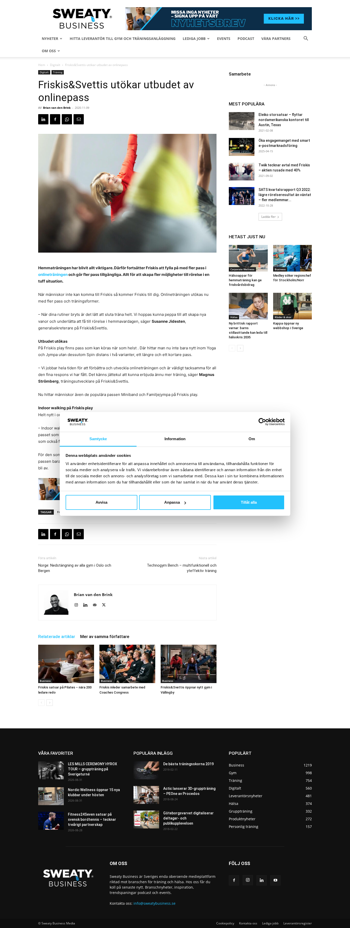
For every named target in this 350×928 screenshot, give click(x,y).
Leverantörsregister (297, 923)
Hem (41, 65)
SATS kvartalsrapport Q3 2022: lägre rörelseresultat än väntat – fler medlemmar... (285, 195)
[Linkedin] (43, 119)
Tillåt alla (249, 502)
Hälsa (234, 317)
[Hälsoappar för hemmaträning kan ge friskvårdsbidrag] (248, 258)
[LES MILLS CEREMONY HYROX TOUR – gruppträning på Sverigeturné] (51, 770)
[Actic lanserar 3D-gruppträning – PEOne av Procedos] (146, 795)
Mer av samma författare (104, 636)
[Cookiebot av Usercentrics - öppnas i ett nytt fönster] (262, 422)
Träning (57, 72)
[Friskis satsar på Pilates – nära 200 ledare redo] (66, 664)
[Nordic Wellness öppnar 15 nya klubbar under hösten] (51, 796)
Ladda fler (268, 216)
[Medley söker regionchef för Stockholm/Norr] (292, 258)
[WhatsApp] (67, 119)
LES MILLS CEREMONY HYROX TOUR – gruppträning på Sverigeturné (92, 769)
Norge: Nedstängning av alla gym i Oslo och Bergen (74, 568)
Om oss (49, 50)
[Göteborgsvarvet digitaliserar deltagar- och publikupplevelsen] (146, 819)
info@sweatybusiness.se (154, 903)
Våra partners (276, 38)
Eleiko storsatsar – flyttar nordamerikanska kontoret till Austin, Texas (284, 120)
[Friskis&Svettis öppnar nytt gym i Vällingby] (189, 664)
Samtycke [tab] (98, 439)
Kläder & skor (283, 317)
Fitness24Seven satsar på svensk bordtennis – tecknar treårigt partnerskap (92, 819)
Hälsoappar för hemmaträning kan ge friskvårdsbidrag (245, 280)
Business (45, 681)
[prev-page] (41, 702)
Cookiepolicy (225, 923)
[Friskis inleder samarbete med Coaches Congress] (127, 664)
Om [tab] (252, 439)
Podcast (246, 38)
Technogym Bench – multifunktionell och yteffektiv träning (182, 568)
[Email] (79, 119)
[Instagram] (78, 605)
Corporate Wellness (242, 269)
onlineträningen (53, 274)
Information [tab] (175, 439)
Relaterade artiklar (56, 636)
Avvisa (101, 502)
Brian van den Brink (57, 108)
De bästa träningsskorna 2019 (188, 764)
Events (223, 38)
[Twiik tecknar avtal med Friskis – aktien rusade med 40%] (241, 171)
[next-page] (49, 702)
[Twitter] (105, 605)
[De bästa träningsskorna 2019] (146, 770)
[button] (306, 39)
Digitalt (55, 65)
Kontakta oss (248, 923)
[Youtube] (275, 880)
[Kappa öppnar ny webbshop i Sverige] (292, 306)
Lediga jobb (194, 38)
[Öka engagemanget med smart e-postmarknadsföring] (241, 147)
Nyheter (50, 38)
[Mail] (96, 605)
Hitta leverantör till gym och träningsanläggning (123, 38)
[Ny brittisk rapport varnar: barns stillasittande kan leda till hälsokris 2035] (248, 306)
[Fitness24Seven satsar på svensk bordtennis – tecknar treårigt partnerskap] (51, 821)
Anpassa (172, 502)
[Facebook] (55, 119)
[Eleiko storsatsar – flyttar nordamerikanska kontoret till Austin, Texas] (241, 121)
